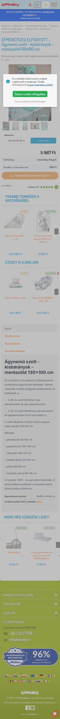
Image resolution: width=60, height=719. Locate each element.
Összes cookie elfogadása (30, 94)
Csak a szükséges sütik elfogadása (30, 101)
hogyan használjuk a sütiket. (40, 84)
